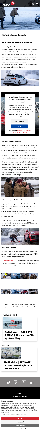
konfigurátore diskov (9, 261)
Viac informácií (19, 121)
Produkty (20, 393)
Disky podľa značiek (20, 396)
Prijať (19, 126)
